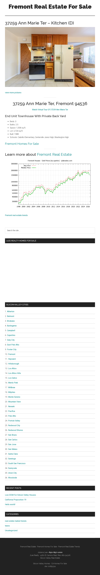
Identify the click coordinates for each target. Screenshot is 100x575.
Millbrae (11, 387)
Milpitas (11, 392)
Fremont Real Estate (54, 154)
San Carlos (12, 440)
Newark (11, 406)
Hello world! (10, 504)
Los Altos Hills (14, 373)
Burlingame (12, 326)
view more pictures (13, 92)
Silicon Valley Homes (41, 564)
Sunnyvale (12, 468)
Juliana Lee (42, 552)
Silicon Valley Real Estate (50, 558)
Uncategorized (11, 530)
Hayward (12, 359)
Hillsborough (13, 364)
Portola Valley (14, 421)
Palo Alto (12, 416)
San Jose (12, 444)
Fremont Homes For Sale (22, 143)
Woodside (12, 478)
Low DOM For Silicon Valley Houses (20, 495)
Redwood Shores (15, 430)
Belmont (10, 316)
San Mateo (12, 449)
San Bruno (12, 435)
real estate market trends (15, 521)
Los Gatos (12, 378)
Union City (12, 473)
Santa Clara (13, 454)
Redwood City (14, 425)
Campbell (11, 330)
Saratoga (12, 459)
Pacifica (11, 411)
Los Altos (12, 368)
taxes (7, 526)
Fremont (11, 354)
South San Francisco (16, 463)
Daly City (11, 340)
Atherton (10, 311)
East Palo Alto (13, 345)
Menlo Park (13, 383)
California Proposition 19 (15, 500)
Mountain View (14, 402)
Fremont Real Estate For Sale (50, 6)
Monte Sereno (14, 397)
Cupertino (11, 335)
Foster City (11, 349)
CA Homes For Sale (59, 564)
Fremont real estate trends (16, 215)
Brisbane (11, 321)
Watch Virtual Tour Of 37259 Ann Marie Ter (50, 109)
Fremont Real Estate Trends (69, 547)
